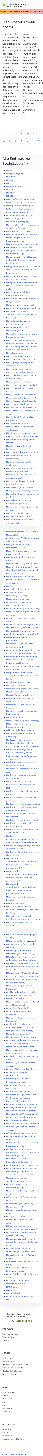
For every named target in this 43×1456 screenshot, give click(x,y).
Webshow (11, 1374)
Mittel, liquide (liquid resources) (21, 941)
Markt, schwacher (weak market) (21, 385)
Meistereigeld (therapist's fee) (20, 631)
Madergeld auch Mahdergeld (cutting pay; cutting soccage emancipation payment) (20, 209)
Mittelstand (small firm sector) (20, 954)
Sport (4, 1405)
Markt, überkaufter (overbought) (21, 398)
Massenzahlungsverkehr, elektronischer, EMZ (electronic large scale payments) (23, 538)
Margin (9, 170)
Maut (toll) (11, 586)
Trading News (8, 1392)
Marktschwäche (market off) (19, 516)
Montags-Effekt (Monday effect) (20, 1069)
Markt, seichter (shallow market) (21, 395)
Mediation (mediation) (16, 596)
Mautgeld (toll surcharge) (18, 589)
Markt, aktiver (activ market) (19, 356)
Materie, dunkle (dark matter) (20, 576)
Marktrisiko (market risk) (17, 513)
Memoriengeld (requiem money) (21, 657)
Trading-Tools (8, 1337)
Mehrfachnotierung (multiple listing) (23, 609)
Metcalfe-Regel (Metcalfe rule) (20, 695)
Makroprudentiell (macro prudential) (23, 244)
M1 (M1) (9, 190)
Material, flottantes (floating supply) (23, 564)
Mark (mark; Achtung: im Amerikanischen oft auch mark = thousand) (21, 314)
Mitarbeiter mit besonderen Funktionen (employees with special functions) (23, 910)
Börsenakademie (10, 1334)
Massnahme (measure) (16, 548)
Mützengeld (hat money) (17, 1280)
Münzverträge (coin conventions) (21, 1252)
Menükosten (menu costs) (18, 682)
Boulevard (7, 1408)
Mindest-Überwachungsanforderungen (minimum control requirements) (21, 839)
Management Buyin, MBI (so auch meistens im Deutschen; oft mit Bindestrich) (21, 260)
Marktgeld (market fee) (17, 424)
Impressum (7, 1436)
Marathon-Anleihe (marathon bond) (22, 299)
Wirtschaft (7, 1399)
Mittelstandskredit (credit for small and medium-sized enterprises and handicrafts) (22, 966)
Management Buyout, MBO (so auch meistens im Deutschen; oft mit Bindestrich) (23, 270)
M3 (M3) (9, 196)
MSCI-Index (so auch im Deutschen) (23, 1124)
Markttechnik (12, 177)
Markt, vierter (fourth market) (19, 404)
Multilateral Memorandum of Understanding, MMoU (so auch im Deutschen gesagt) (22, 1152)
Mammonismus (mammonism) (20, 247)
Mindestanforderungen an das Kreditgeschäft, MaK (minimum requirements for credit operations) (22, 743)
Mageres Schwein (14, 186)
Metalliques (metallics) (16, 692)
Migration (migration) (16, 718)
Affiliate (5, 1340)
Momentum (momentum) (18, 1034)
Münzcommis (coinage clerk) (19, 1204)
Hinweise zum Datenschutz (15, 1365)
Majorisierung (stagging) (17, 222)
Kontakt (6, 1432)
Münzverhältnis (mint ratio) (18, 1248)
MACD (9, 1300)
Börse (5, 1402)
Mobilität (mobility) (15, 999)
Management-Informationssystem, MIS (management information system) (22, 286)
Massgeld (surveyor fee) (17, 545)
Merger (9, 180)
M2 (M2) (10, 193)
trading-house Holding (13, 1439)
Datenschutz (8, 1361)
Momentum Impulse (15, 1284)
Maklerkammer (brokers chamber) (22, 235)
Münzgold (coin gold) (16, 1217)
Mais (8, 183)
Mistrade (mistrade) (15, 903)
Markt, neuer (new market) (18, 382)
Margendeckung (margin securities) (23, 308)
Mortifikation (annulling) (17, 1120)
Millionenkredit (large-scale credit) (22, 730)
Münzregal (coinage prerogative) (21, 1229)
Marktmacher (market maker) (19, 488)
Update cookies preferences (13, 1454)
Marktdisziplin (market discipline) (21, 408)
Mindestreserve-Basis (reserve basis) (23, 804)
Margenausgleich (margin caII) (20, 305)
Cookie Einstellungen (12, 1371)
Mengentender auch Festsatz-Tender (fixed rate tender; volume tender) (22, 676)
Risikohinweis (8, 1358)
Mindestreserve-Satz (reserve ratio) (22, 820)
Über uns (6, 1429)
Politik (5, 1396)
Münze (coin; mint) (15, 1207)
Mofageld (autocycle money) (19, 1031)
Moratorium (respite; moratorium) (22, 1104)
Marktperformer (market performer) (22, 491)
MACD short (11, 1290)
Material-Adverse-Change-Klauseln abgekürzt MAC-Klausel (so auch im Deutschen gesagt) (23, 570)
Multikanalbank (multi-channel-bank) (23, 1165)
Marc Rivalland (13, 1293)
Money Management (15, 174)
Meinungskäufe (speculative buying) (23, 628)
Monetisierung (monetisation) (20, 1047)
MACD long (11, 1287)
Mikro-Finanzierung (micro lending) (22, 721)
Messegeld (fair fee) (15, 685)
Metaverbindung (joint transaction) (22, 689)
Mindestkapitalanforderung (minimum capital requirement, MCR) (20, 784)
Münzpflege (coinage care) (19, 1226)
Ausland (6, 1412)
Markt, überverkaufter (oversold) (21, 401)
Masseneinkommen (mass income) (22, 532)
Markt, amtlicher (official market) (21, 359)
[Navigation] (37, 5)
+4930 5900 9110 (23, 1321)
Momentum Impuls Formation (20, 1297)
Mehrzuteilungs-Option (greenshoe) (23, 625)
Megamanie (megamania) (18, 599)
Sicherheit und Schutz (12, 1368)
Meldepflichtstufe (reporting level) (22, 634)
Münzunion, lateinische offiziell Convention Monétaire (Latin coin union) (21, 1242)
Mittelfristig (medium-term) (18, 951)
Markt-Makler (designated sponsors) (23, 452)
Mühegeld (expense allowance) (21, 1133)
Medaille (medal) (14, 592)
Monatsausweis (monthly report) (21, 1037)
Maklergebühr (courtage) (18, 231)
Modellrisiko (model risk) (17, 1008)
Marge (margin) (13, 302)
